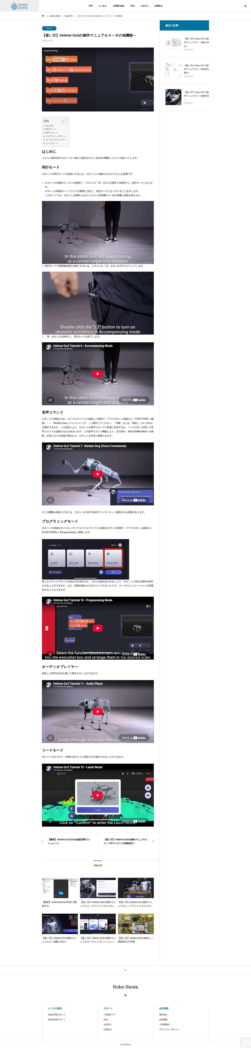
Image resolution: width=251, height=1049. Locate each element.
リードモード (52, 143)
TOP (90, 6)
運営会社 (163, 1014)
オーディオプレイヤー (56, 140)
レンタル (102, 6)
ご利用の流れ (118, 6)
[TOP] (125, 969)
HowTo (49, 28)
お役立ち (144, 6)
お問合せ (158, 6)
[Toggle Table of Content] (62, 121)
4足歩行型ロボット (56, 1019)
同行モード (51, 129)
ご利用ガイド (110, 1014)
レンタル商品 (55, 1008)
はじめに (50, 125)
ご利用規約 (164, 1024)
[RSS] (125, 995)
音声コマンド (52, 133)
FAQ (132, 6)
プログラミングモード (56, 136)
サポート (108, 1008)
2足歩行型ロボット (56, 1014)
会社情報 (163, 1008)
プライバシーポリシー (169, 1029)
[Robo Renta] (19, 6)
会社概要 (163, 1019)
